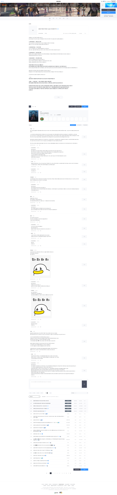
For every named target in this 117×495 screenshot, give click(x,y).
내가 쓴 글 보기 (78, 106)
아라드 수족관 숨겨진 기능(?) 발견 (40, 455)
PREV (48, 473)
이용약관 (50, 484)
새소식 (10, 5)
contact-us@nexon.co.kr (46, 488)
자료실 (54, 5)
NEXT (69, 473)
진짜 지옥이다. (37, 419)
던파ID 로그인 (108, 12)
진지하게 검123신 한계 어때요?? (42, 463)
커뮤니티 (34, 5)
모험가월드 (28, 5)
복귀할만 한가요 (37, 458)
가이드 (21, 5)
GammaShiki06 (40, 33)
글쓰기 (85, 106)
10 (66, 473)
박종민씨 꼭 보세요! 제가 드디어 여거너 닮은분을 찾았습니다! (44, 447)
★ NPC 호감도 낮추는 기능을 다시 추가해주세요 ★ (42, 450)
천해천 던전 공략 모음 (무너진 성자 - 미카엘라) (40, 408)
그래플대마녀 (68, 455)
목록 (71, 106)
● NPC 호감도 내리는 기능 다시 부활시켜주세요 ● (42, 452)
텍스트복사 (30, 106)
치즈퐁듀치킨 (68, 425)
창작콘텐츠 (41, 5)
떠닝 (68, 430)
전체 (49, 18)
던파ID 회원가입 (111, 16)
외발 (68, 460)
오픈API (65, 485)
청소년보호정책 (67, 484)
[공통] (34, 413)
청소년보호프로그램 (60, 485)
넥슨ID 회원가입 (106, 16)
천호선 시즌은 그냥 (38, 433)
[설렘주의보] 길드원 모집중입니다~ (40, 465)
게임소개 (15, 5)
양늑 (68, 442)
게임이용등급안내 (55, 484)
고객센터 (72, 485)
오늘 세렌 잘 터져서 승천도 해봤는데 (40, 425)
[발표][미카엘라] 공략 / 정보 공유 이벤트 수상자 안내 (41, 400)
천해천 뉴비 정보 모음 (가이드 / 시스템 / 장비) (40, 405)
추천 (53, 18)
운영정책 (44, 485)
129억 (68, 463)
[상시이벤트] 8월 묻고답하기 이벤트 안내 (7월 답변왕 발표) (41, 403)
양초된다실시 (68, 439)
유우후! (68, 436)
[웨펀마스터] (35, 463)
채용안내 (46, 484)
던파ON (59, 5)
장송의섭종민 (68, 422)
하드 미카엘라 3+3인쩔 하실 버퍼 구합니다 (41, 460)
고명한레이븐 (68, 419)
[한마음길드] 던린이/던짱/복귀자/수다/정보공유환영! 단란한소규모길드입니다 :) (47, 436)
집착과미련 (68, 433)
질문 (60, 18)
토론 (63, 18)
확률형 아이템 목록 (53, 485)
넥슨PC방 (48, 485)
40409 (68, 450)
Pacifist (68, 413)
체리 (68, 447)
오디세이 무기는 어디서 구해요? (40, 413)
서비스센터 (48, 5)
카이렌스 (68, 445)
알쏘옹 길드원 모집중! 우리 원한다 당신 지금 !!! (42, 442)
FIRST (46, 473)
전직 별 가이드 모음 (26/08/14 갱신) (38, 411)
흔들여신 (68, 465)
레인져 (68, 416)
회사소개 (43, 484)
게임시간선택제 (72, 484)
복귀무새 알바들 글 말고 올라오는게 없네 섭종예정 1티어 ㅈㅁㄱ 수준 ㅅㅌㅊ (46, 422)
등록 (84, 384)
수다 (67, 18)
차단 (35, 106)
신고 (33, 106)
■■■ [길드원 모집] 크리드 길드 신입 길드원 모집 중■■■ (44, 445)
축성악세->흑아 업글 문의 (39, 427)
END (70, 473)
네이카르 (68, 427)
